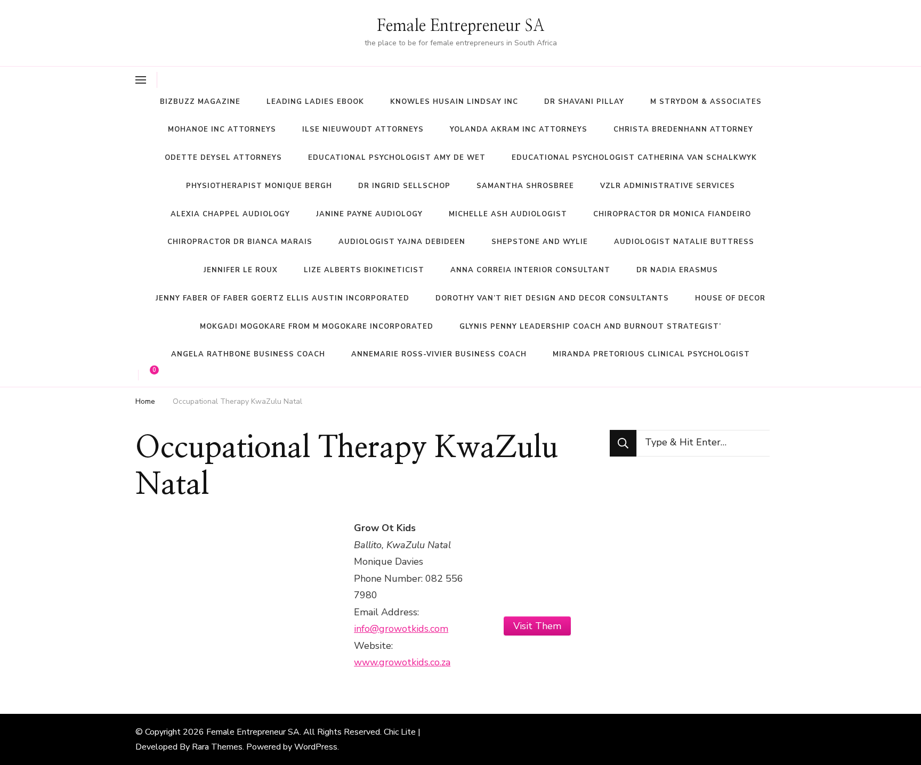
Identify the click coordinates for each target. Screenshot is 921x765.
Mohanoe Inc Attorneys (222, 129)
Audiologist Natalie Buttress (684, 242)
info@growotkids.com (401, 628)
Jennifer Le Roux (241, 270)
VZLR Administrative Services (667, 186)
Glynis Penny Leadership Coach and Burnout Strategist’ (590, 326)
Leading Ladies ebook (315, 102)
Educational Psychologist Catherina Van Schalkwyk (634, 157)
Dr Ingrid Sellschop (404, 186)
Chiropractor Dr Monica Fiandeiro (672, 214)
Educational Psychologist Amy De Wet (397, 157)
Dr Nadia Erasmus (677, 270)
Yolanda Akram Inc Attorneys (518, 129)
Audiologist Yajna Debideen (401, 242)
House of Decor (730, 298)
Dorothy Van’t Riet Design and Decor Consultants (552, 298)
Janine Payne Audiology (369, 214)
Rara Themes (217, 747)
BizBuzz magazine (200, 102)
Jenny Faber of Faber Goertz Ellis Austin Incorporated (282, 298)
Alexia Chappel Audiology (230, 214)
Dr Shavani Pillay (584, 102)
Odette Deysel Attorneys (223, 157)
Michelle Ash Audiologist (508, 214)
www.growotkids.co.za (402, 662)
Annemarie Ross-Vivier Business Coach (439, 354)
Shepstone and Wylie (539, 242)
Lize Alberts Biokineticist (364, 270)
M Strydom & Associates (706, 102)
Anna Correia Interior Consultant (530, 270)
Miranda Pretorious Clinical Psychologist (651, 354)
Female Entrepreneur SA (461, 26)
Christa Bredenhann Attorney (683, 129)
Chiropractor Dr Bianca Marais (239, 242)
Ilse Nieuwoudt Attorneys (363, 129)
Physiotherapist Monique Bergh (259, 186)
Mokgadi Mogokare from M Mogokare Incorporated (316, 326)
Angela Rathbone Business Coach (248, 354)
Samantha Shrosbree (525, 186)
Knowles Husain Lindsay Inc (454, 102)
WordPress (315, 747)
